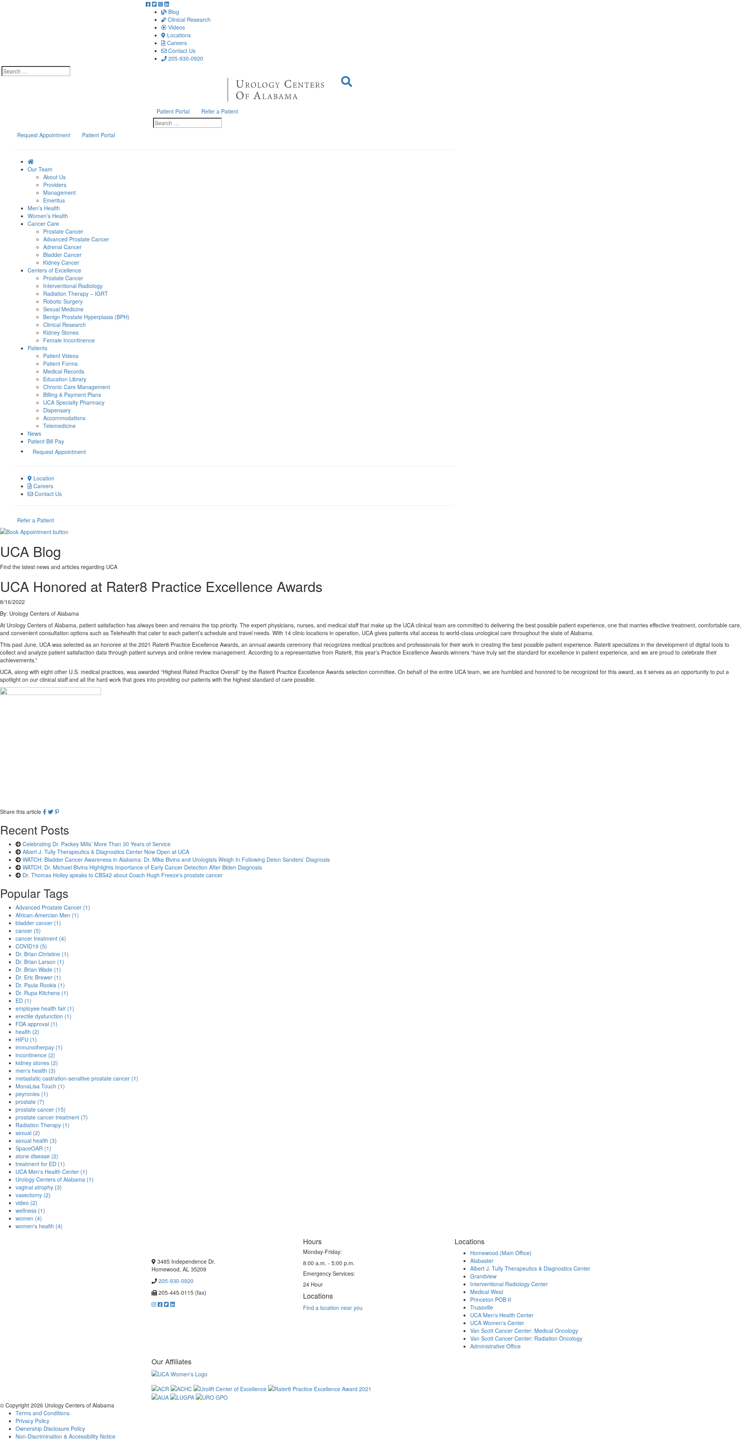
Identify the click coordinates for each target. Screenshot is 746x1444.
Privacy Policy (32, 1421)
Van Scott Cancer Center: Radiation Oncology (526, 1338)
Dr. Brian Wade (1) (38, 969)
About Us (54, 177)
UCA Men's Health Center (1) (51, 1171)
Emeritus (54, 200)
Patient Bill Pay (46, 441)
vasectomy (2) (33, 1195)
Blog (173, 12)
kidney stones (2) (37, 1063)
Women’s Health (48, 216)
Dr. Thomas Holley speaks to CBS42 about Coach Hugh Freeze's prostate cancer (123, 875)
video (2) (26, 1203)
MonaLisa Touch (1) (40, 1086)
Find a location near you (333, 1307)
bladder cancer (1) (38, 923)
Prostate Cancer (63, 231)
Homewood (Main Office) (501, 1253)
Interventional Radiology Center (509, 1284)
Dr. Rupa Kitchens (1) (42, 993)
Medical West (486, 1292)
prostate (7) (30, 1101)
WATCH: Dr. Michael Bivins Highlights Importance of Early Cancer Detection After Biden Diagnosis (142, 867)
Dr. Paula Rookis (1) (40, 985)
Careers (176, 43)
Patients (37, 348)
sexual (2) (28, 1133)
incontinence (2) (35, 1055)
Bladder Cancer (62, 254)
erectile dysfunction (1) (43, 1016)
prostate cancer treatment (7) (52, 1117)
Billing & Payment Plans (72, 394)
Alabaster (481, 1260)
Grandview (483, 1276)
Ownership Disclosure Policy (50, 1428)
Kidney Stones (60, 332)
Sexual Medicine (63, 309)
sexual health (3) (36, 1140)
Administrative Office (495, 1346)
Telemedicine (59, 426)
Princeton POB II (490, 1299)
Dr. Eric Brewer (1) (38, 977)
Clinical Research (188, 19)
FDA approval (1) (37, 1024)
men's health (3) (36, 1070)
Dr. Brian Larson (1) (40, 962)
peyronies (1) (32, 1094)
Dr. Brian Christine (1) (42, 954)
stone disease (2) (37, 1156)
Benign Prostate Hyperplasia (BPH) (86, 317)
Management (59, 192)
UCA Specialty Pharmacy (74, 402)
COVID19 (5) (31, 946)
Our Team (40, 169)
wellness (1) (30, 1210)
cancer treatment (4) (41, 938)
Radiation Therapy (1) (43, 1125)
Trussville (481, 1307)
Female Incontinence (69, 340)
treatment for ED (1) (40, 1164)
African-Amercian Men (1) (47, 915)
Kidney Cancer (61, 262)
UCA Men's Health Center (501, 1315)
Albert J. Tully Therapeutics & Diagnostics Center (530, 1268)
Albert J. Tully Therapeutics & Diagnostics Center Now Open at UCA (106, 852)
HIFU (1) (26, 1039)
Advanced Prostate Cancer (76, 239)
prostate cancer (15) (41, 1109)
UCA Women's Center (497, 1323)
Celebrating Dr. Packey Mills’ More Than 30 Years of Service (97, 844)
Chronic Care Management (76, 387)
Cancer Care (43, 223)
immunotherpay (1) (39, 1047)
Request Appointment (43, 135)
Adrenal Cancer (62, 247)
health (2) (27, 1031)
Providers (54, 185)
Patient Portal (173, 111)
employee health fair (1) (45, 1008)
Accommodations (64, 418)
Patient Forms (60, 363)
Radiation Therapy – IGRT (75, 293)
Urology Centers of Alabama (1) (55, 1179)
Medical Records (63, 371)
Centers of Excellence (54, 270)
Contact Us (181, 50)
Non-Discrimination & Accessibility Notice (65, 1436)
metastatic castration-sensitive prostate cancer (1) (77, 1078)
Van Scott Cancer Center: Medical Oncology (524, 1330)
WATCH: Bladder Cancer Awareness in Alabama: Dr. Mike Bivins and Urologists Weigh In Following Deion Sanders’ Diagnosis (176, 859)
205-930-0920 (185, 58)
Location (43, 478)
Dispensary (57, 410)
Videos (176, 27)
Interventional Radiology (73, 286)
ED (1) (23, 1000)
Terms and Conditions (43, 1413)
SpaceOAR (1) (33, 1148)
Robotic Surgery (63, 301)
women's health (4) (39, 1226)
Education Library (64, 379)
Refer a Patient (219, 111)
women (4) (29, 1218)
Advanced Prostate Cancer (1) (53, 907)
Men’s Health (44, 208)
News (34, 433)
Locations (178, 35)
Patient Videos (60, 356)
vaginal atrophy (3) (39, 1187)
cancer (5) (28, 930)
